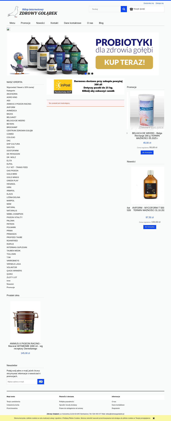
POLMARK (11, 227)
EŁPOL (10, 164)
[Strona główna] (32, 11)
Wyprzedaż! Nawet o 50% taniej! (20, 87)
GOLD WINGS (13, 177)
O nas (114, 402)
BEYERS (10, 124)
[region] (85, 54)
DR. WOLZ (11, 157)
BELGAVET (11, 117)
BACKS (10, 114)
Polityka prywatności (66, 402)
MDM (9, 204)
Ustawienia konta (13, 405)
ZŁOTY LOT (12, 277)
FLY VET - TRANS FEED (17, 167)
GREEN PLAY (12, 181)
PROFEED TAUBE (14, 237)
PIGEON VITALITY (14, 217)
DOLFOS (10, 147)
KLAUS (10, 194)
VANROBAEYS (13, 261)
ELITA (9, 161)
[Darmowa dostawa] (85, 86)
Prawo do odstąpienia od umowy (71, 408)
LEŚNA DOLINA (13, 197)
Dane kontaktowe (118, 405)
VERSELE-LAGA (14, 264)
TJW (9, 257)
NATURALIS (12, 211)
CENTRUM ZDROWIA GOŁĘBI (20, 131)
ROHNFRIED (12, 241)
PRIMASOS (11, 234)
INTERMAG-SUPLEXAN (17, 247)
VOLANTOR (12, 267)
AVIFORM (11, 107)
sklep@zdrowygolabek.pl (115, 414)
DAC (9, 141)
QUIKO (10, 274)
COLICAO (11, 137)
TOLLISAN (11, 254)
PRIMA (10, 231)
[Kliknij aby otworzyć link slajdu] (85, 54)
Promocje (11, 287)
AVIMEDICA (12, 111)
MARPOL (11, 201)
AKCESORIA (12, 94)
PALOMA (10, 221)
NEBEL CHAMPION (15, 214)
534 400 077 (97, 414)
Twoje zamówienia (13, 402)
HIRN (9, 187)
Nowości (10, 284)
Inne (8, 281)
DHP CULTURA (13, 144)
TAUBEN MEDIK (13, 251)
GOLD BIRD (12, 174)
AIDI (8, 101)
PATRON (10, 224)
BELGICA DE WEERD (16, 121)
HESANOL (11, 184)
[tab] (79, 74)
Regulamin (116, 408)
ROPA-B (10, 244)
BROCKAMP (12, 127)
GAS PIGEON (12, 171)
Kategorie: (11, 91)
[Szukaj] (124, 9)
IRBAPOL (11, 191)
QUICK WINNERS (14, 271)
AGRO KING (12, 97)
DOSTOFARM (13, 151)
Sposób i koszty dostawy (68, 405)
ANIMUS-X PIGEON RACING (19, 104)
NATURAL (11, 207)
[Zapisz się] (40, 381)
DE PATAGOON (13, 154)
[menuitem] (12, 23)
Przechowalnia (12, 408)
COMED (10, 134)
